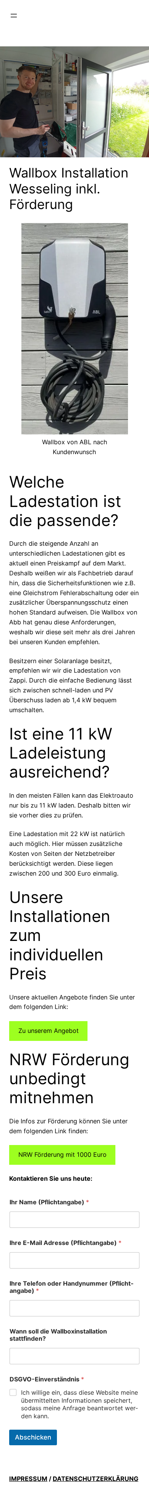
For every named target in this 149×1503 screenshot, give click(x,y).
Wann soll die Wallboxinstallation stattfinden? (58, 1335)
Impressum (28, 1478)
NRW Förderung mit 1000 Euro (62, 1154)
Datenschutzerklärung (95, 1478)
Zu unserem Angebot (48, 1030)
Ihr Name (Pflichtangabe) (49, 1202)
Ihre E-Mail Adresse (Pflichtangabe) (65, 1242)
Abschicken (33, 1437)
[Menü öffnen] (13, 15)
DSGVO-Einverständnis (47, 1379)
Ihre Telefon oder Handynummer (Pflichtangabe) (71, 1287)
